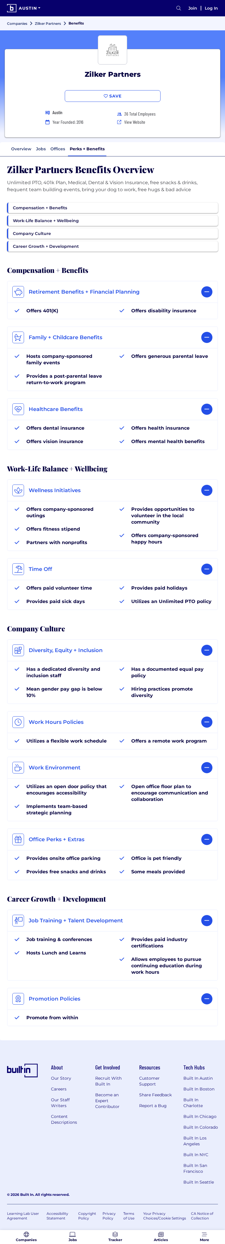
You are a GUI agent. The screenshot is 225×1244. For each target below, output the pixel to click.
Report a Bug (153, 1105)
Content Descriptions (64, 1119)
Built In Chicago (200, 1116)
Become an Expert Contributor (107, 1100)
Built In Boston (198, 1089)
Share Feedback (155, 1094)
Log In (211, 8)
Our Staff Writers (60, 1102)
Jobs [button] (41, 148)
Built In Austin (198, 1078)
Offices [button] (57, 148)
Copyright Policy (87, 1215)
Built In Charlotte (193, 1102)
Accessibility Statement (57, 1215)
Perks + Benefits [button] (87, 148)
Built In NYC (195, 1154)
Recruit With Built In (108, 1081)
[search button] (179, 8)
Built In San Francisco (195, 1168)
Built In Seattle (198, 1182)
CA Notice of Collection (202, 1215)
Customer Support (149, 1081)
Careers (59, 1089)
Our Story (61, 1078)
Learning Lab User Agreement (23, 1215)
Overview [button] (21, 148)
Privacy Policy (109, 1215)
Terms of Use (128, 1215)
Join (192, 8)
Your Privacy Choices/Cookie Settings (164, 1215)
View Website (134, 122)
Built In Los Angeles (195, 1141)
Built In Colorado (200, 1127)
